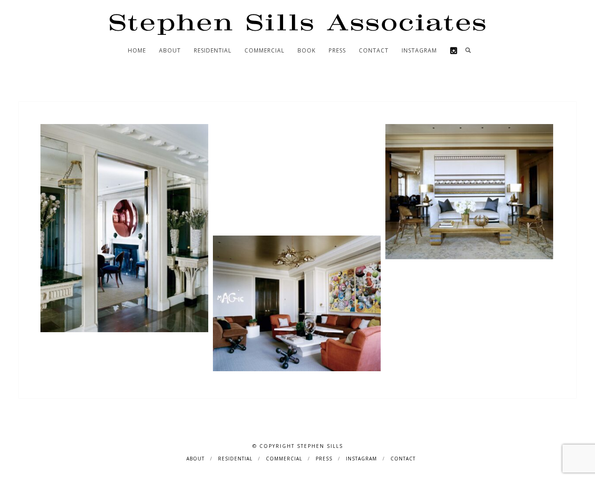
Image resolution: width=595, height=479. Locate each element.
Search (468, 50)
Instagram (419, 50)
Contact (374, 50)
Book (307, 50)
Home (137, 50)
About (170, 50)
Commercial (264, 50)
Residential (212, 50)
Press (337, 50)
